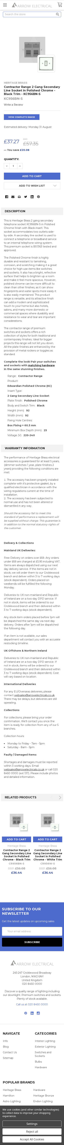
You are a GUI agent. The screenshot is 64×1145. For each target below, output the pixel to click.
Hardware (41, 1067)
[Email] (13, 196)
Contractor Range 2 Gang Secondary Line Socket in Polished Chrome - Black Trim (16, 855)
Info (5, 1041)
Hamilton (8, 1095)
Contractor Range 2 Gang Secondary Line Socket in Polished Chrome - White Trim (47, 855)
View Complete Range (21, 117)
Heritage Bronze (43, 1095)
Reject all (32, 1132)
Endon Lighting (43, 1101)
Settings (32, 1124)
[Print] (19, 196)
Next (59, 797)
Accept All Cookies (32, 1139)
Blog (6, 1046)
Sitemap (8, 1058)
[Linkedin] (32, 196)
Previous (52, 797)
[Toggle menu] (5, 5)
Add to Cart (16, 839)
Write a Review (13, 104)
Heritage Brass (12, 1090)
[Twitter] (25, 196)
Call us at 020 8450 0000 (32, 1004)
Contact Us (10, 1052)
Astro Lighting (12, 1101)
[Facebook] (6, 196)
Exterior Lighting (45, 1046)
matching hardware (41, 365)
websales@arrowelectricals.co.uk (34, 695)
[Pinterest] (38, 196)
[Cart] (59, 5)
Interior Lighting (45, 1041)
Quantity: (11, 159)
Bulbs (38, 1061)
